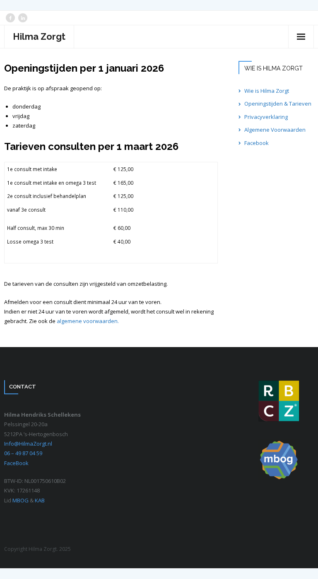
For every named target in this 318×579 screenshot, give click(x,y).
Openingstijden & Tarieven (277, 103)
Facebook (256, 143)
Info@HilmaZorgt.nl (28, 443)
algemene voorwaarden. (88, 321)
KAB (40, 500)
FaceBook (16, 463)
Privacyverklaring (266, 117)
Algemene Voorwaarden (275, 129)
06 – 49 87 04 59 (23, 453)
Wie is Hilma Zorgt (266, 90)
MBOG (21, 500)
